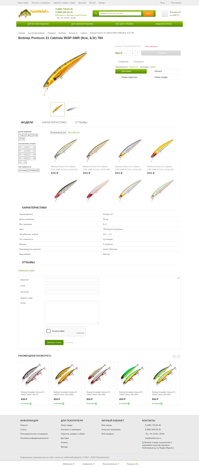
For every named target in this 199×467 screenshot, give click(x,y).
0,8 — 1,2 (22, 147)
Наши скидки (23, 3)
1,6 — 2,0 (22, 162)
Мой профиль (108, 434)
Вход (162, 3)
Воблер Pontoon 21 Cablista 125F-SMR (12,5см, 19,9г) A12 (128, 168)
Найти (148, 13)
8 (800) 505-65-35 (63, 12)
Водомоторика (164, 24)
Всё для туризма (124, 24)
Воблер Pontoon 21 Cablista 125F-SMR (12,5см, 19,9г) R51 (64, 168)
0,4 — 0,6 (22, 158)
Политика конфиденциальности (34, 438)
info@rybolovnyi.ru (153, 438)
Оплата (92, 3)
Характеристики (54, 122)
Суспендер (23, 170)
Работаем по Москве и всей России (71, 15)
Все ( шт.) (74, 132)
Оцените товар (26, 298)
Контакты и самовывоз (41, 3)
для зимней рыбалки (82, 24)
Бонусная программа (111, 429)
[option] (57, 109)
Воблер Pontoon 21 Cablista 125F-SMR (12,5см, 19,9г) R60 (96, 168)
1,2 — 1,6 (31, 155)
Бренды (102, 3)
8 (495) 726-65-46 (63, 9)
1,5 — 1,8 (31, 158)
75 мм (21, 135)
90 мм (27, 135)
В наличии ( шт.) (58, 132)
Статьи (23, 429)
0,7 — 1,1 (22, 151)
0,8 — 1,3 (31, 151)
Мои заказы (107, 425)
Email (22, 286)
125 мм (21, 139)
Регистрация (176, 3)
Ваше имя (24, 280)
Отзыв (23, 303)
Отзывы (81, 122)
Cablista (152, 67)
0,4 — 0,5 (22, 155)
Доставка (82, 3)
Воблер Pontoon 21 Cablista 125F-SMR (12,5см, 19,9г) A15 (160, 168)
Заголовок (24, 292)
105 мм (34, 135)
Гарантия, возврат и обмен (64, 3)
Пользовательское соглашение (34, 434)
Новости (24, 425)
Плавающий (34, 170)
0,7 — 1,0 (31, 147)
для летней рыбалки (38, 24)
